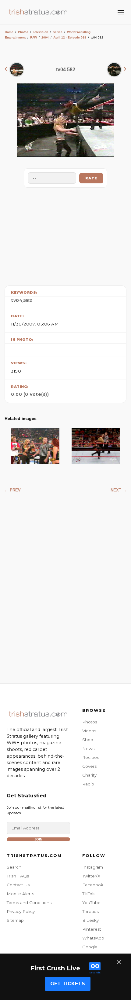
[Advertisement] (65, 235)
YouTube (91, 902)
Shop (87, 739)
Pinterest (91, 929)
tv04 (16, 300)
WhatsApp (93, 938)
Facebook (92, 884)
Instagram (92, 867)
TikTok (88, 893)
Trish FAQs (18, 875)
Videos (89, 730)
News (88, 748)
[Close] (119, 962)
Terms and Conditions (29, 902)
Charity (89, 775)
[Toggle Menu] (121, 12)
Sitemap (15, 920)
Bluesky (90, 920)
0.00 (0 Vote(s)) (30, 394)
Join (38, 839)
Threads (90, 911)
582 (27, 300)
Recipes (90, 757)
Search (14, 867)
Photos (23, 32)
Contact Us (18, 884)
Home (9, 32)
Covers (89, 766)
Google (89, 946)
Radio (88, 783)
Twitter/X (91, 875)
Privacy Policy (21, 911)
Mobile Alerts (20, 893)
